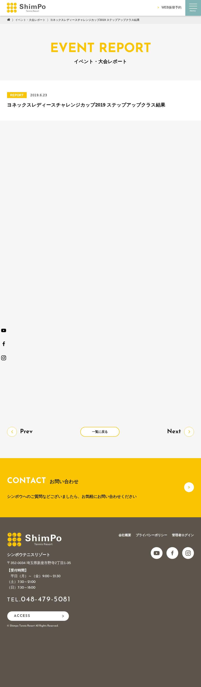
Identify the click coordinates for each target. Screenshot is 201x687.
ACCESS (22, 616)
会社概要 (125, 535)
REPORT (17, 95)
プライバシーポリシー (151, 535)
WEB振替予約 (171, 7)
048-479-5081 (46, 599)
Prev (26, 432)
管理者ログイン (183, 535)
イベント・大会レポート (30, 19)
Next (174, 432)
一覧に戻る (100, 431)
